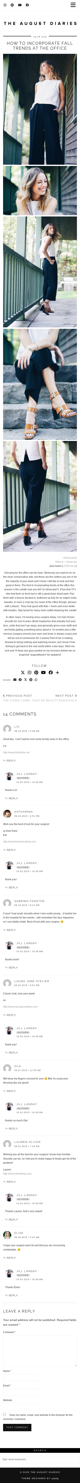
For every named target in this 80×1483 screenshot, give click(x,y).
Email (7, 1385)
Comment (9, 1332)
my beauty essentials (59, 698)
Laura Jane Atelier (31, 981)
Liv (17, 726)
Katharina (23, 811)
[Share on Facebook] (20, 680)
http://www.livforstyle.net (16, 752)
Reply (11, 760)
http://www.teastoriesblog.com (19, 841)
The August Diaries (45, 1472)
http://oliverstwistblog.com (17, 1173)
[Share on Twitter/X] (25, 680)
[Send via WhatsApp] (36, 680)
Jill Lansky (26, 773)
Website (7, 1400)
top (66, 561)
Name (7, 1371)
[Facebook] (27, 5)
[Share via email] (15, 680)
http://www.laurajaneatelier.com (20, 1006)
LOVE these (69, 566)
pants (70, 557)
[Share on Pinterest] (31, 680)
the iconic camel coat (21, 698)
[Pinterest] (12, 5)
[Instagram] (5, 5)
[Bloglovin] (57, 672)
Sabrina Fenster (29, 901)
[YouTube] (20, 5)
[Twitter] (23, 672)
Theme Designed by (40, 1478)
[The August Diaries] (40, 21)
